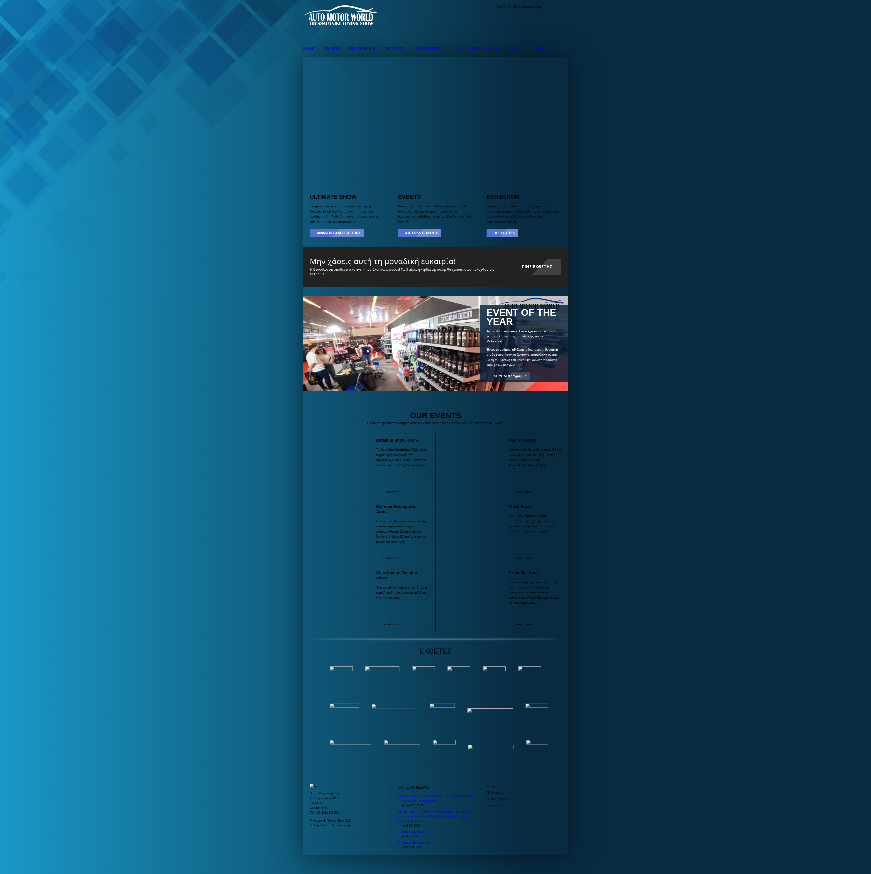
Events (332, 48)
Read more (391, 492)
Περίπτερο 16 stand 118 (413, 842)
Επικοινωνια (486, 48)
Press (515, 48)
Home (309, 48)
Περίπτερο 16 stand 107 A (415, 832)
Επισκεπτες (428, 48)
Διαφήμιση (493, 786)
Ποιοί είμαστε (495, 792)
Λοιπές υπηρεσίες (498, 799)
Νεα (458, 48)
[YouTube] (563, 6)
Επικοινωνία (495, 805)
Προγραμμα (362, 48)
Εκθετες (393, 48)
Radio (541, 48)
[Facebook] (554, 6)
